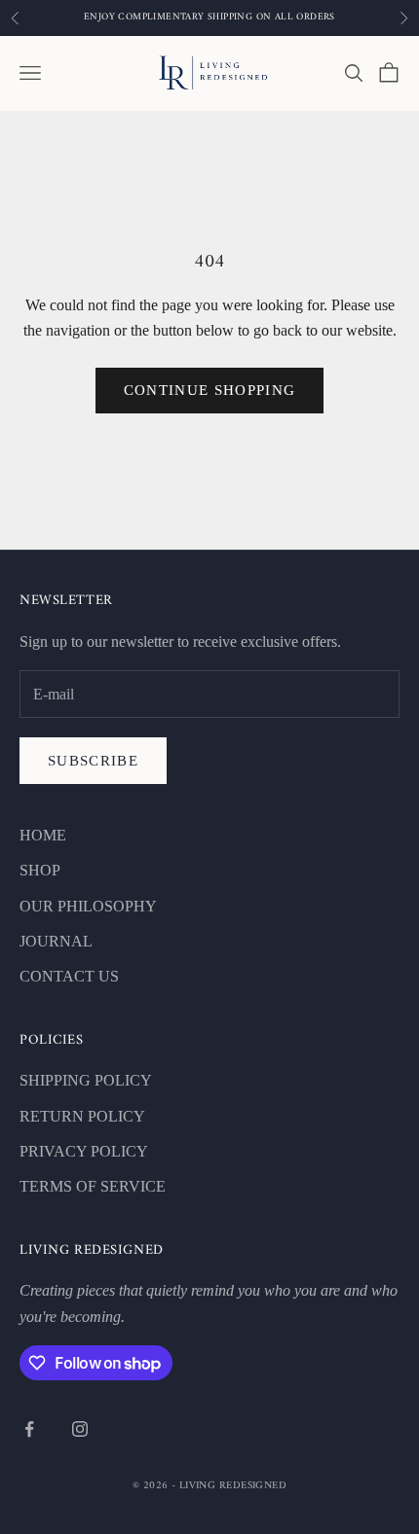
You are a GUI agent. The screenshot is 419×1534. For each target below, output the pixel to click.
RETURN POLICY (82, 1116)
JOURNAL (56, 941)
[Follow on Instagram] (80, 1429)
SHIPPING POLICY (85, 1080)
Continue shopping (210, 390)
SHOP (39, 870)
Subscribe (93, 760)
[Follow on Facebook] (29, 1429)
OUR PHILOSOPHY (88, 906)
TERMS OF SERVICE (92, 1186)
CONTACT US (69, 976)
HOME (42, 835)
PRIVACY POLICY (83, 1151)
